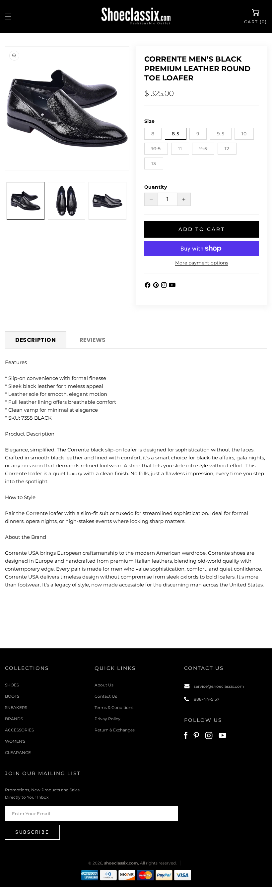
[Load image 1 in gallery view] (25, 201)
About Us (104, 684)
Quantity (155, 187)
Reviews (93, 340)
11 (180, 149)
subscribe (32, 832)
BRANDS (14, 718)
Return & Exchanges (115, 729)
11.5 (206, 150)
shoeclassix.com (121, 863)
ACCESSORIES (19, 729)
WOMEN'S (15, 741)
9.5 (224, 135)
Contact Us (106, 696)
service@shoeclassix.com (219, 686)
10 (247, 135)
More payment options (201, 263)
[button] (8, 16)
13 (153, 163)
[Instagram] (165, 286)
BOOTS (12, 696)
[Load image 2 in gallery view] (67, 201)
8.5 (175, 134)
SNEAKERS (16, 707)
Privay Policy (107, 718)
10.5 (159, 150)
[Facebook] (148, 286)
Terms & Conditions (114, 707)
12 (227, 149)
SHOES (12, 684)
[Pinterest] (157, 286)
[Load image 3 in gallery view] (107, 201)
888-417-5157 (206, 699)
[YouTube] (172, 286)
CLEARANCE (18, 752)
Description (35, 340)
